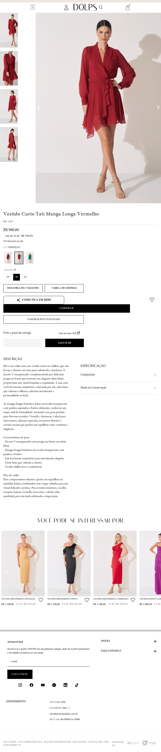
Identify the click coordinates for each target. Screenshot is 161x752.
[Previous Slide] (6, 571)
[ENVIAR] (19, 674)
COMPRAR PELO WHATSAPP (43, 319)
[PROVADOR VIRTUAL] (23, 288)
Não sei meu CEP (67, 333)
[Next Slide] (154, 571)
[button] (8, 258)
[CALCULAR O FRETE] (64, 343)
